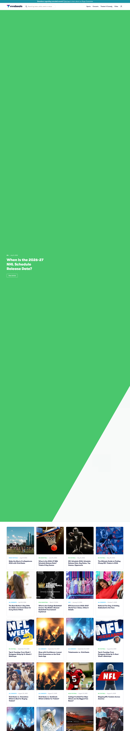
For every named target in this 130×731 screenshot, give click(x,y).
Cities (116, 6)
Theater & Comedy (106, 6)
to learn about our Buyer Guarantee (65, 1)
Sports (88, 6)
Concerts (95, 6)
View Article (12, 275)
